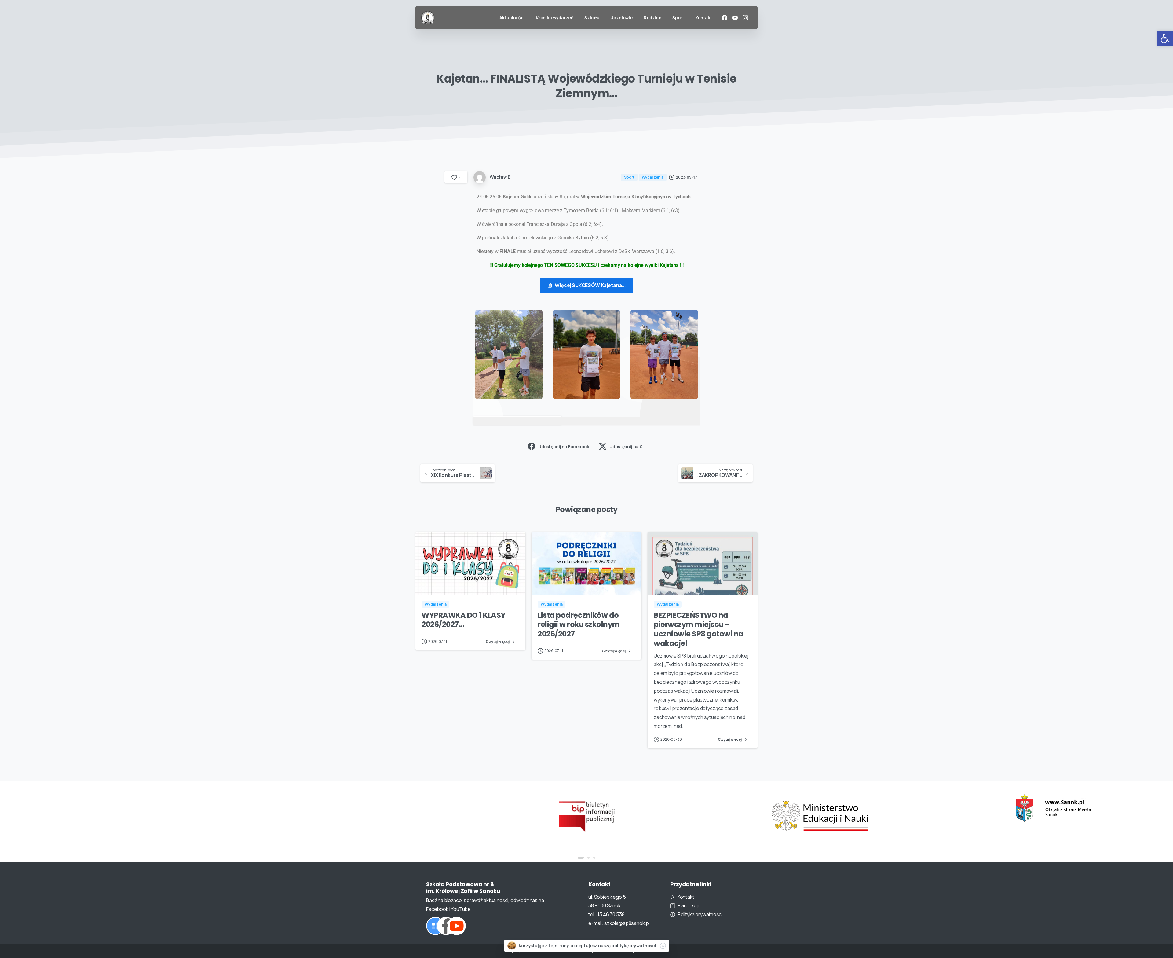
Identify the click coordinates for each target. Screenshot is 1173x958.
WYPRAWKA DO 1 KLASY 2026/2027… (464, 620)
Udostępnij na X (625, 446)
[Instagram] (745, 17)
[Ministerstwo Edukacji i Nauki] (820, 815)
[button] (1165, 38)
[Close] (663, 946)
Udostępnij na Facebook (563, 446)
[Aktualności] (435, 926)
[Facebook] (724, 17)
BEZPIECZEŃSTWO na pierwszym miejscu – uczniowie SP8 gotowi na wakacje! (699, 629)
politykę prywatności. (634, 946)
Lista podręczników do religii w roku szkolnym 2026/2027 (579, 624)
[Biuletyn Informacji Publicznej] (586, 815)
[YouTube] (735, 17)
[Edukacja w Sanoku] (1053, 808)
